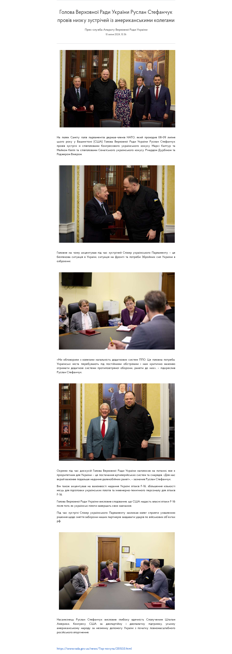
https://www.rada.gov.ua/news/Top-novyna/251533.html (94, 648)
